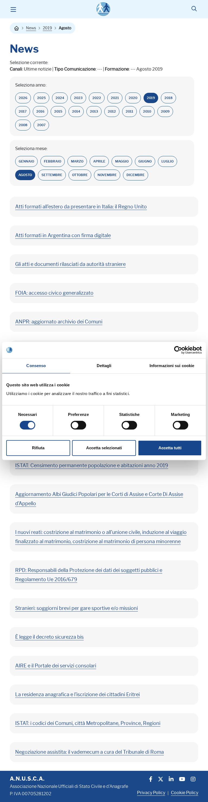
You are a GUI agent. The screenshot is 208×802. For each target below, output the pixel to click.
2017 (23, 111)
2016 (40, 111)
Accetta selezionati (104, 447)
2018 (168, 98)
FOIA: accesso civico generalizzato (54, 293)
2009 (165, 111)
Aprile (99, 161)
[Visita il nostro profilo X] (160, 779)
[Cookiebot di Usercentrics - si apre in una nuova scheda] (178, 350)
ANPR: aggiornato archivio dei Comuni (58, 322)
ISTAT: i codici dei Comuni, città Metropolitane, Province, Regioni (87, 723)
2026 (23, 98)
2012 (112, 111)
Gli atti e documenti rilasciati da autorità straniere (70, 264)
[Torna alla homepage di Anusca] (103, 9)
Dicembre (135, 175)
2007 (41, 125)
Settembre (51, 175)
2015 (58, 111)
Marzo (77, 161)
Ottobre (80, 175)
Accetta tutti (169, 447)
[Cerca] (194, 9)
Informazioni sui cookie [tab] (172, 365)
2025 (41, 98)
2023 (78, 98)
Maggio (122, 161)
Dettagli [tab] (104, 365)
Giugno (145, 161)
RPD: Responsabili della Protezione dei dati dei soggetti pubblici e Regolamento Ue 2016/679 (88, 575)
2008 (23, 125)
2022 (96, 98)
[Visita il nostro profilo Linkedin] (171, 779)
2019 (47, 28)
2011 (129, 111)
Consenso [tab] (36, 365)
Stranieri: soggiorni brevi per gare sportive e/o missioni (76, 608)
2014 (76, 111)
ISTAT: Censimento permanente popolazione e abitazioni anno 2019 (91, 466)
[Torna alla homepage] (16, 28)
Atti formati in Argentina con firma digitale (63, 235)
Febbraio (52, 161)
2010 (147, 111)
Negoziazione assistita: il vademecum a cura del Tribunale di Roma (89, 752)
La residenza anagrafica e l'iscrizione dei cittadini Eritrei (77, 695)
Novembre (107, 175)
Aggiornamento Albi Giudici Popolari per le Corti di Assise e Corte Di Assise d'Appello (99, 499)
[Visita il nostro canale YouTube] (182, 779)
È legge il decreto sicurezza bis (49, 637)
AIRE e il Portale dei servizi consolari (55, 666)
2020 (133, 98)
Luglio (167, 161)
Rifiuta (38, 447)
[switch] (78, 425)
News (31, 28)
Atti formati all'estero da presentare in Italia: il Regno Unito (81, 207)
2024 (60, 98)
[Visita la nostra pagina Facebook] (150, 779)
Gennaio (26, 161)
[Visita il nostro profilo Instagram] (193, 779)
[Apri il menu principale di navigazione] (13, 9)
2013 (94, 111)
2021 (115, 98)
